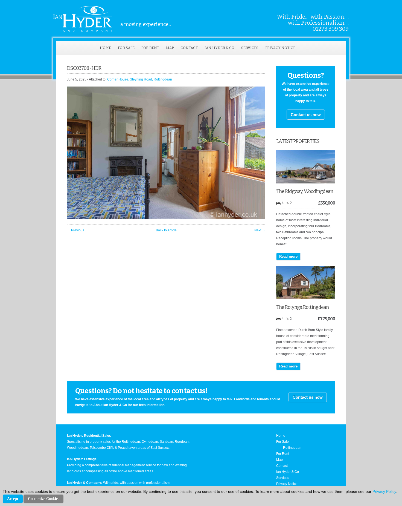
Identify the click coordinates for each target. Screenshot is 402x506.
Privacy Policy (384, 491)
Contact (189, 48)
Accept (12, 499)
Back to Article (166, 230)
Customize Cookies (43, 499)
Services (249, 48)
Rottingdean (292, 448)
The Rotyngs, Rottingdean (302, 307)
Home (105, 48)
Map (170, 48)
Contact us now (306, 114)
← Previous (75, 230)
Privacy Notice (280, 48)
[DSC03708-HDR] (166, 218)
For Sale (126, 48)
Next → (259, 230)
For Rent (150, 48)
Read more (288, 256)
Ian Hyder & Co (219, 48)
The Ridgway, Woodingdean (304, 191)
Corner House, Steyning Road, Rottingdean (139, 79)
